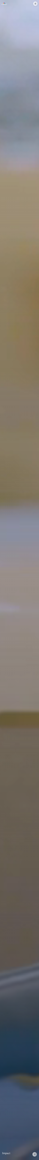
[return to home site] (4, 4)
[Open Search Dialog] (35, 3)
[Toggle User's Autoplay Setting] (34, 1154)
